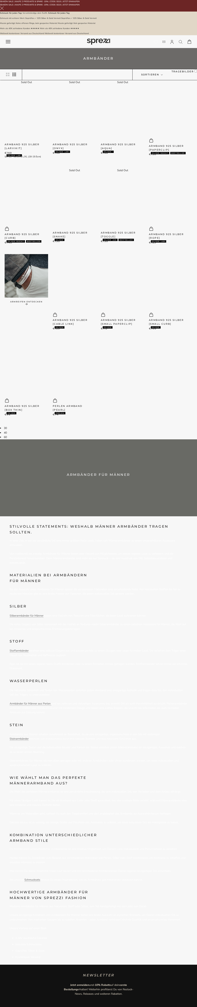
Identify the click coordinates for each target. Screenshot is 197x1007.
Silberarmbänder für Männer (26, 615)
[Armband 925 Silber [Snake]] (74, 200)
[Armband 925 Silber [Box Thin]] (26, 367)
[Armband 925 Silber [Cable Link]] (74, 281)
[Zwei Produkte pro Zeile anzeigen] (7, 74)
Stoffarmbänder (19, 650)
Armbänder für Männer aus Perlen (30, 703)
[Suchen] (181, 42)
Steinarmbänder (19, 739)
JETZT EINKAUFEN (71, 1)
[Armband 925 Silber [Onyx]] (74, 111)
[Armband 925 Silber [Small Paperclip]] (122, 281)
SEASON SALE (6, 1)
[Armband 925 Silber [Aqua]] (122, 111)
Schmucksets (32, 880)
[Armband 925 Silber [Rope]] (170, 195)
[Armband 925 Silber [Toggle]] (122, 200)
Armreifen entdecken (26, 301)
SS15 (58, 1)
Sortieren (150, 74)
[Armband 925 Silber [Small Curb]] (170, 281)
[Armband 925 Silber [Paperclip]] (170, 107)
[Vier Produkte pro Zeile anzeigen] (14, 74)
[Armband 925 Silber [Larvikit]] (26, 111)
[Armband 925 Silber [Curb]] (26, 195)
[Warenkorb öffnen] (189, 41)
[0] (156, 42)
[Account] (172, 41)
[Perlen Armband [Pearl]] (74, 367)
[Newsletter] (164, 41)
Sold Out (26, 82)
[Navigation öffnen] (8, 41)
